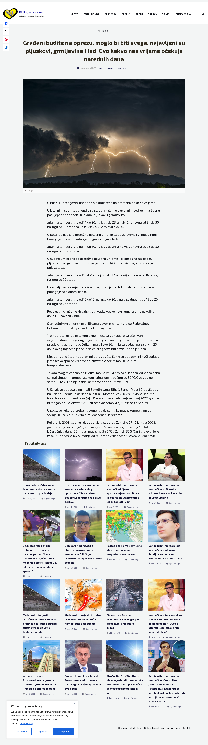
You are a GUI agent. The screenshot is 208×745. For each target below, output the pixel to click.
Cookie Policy (26, 723)
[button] (203, 14)
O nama (122, 727)
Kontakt (187, 727)
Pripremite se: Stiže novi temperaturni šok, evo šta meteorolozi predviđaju (39, 489)
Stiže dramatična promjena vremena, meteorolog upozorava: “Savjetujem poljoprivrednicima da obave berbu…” (83, 493)
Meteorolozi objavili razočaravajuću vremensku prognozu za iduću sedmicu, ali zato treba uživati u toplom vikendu (40, 623)
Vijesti (74, 14)
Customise (21, 731)
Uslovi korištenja (154, 727)
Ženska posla (183, 14)
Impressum (173, 727)
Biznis (165, 14)
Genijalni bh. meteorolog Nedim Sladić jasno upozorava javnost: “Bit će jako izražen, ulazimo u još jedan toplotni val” (122, 493)
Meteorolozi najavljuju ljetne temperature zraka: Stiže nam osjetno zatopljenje (83, 619)
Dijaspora (111, 14)
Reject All (42, 731)
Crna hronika (91, 14)
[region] (42, 720)
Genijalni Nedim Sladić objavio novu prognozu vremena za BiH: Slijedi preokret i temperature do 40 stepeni (83, 554)
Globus (126, 14)
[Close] (75, 703)
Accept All (63, 731)
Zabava (152, 14)
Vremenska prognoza (118, 67)
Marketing (135, 727)
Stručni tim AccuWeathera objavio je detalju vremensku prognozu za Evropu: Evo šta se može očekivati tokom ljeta (124, 684)
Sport (139, 14)
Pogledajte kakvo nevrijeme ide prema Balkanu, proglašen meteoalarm (124, 550)
